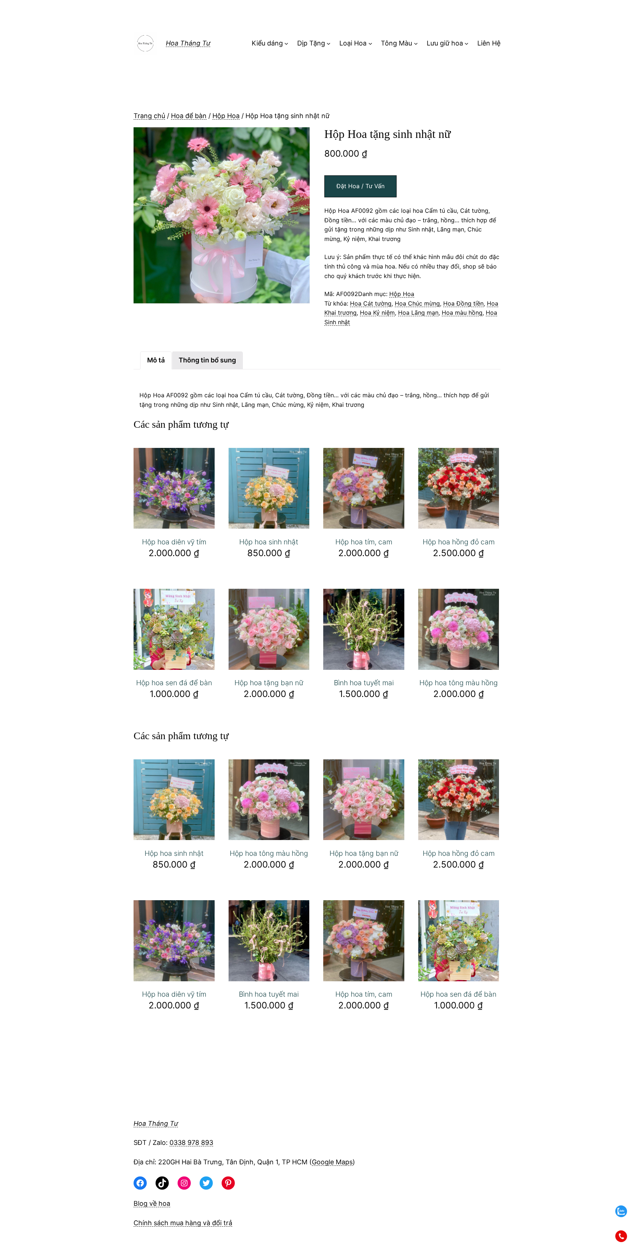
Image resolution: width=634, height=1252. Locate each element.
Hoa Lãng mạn (418, 312)
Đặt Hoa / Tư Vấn (360, 186)
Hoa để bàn (189, 116)
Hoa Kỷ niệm (377, 312)
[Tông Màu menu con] (416, 43)
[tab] (156, 360)
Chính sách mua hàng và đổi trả (183, 1223)
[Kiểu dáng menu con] (286, 43)
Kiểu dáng (267, 43)
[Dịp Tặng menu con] (329, 43)
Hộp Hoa (226, 116)
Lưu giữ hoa (445, 43)
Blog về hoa (152, 1203)
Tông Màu (396, 43)
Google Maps (332, 1162)
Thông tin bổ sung (207, 360)
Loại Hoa (353, 43)
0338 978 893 (191, 1142)
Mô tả (156, 360)
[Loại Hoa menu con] (370, 43)
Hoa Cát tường (370, 303)
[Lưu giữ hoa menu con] (466, 43)
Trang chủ (149, 116)
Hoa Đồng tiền (463, 303)
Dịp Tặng (311, 43)
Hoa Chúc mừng (417, 303)
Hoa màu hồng (462, 312)
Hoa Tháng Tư (188, 43)
